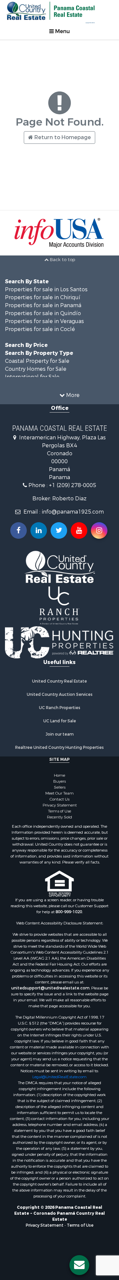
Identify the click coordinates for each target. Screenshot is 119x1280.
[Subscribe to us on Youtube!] (79, 530)
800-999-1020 (69, 912)
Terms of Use (59, 811)
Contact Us (59, 799)
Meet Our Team (59, 793)
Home (59, 775)
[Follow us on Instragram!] (99, 530)
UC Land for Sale (59, 721)
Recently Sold (59, 817)
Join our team (60, 734)
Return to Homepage (62, 137)
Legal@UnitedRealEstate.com (59, 1077)
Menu (62, 31)
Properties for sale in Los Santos (46, 289)
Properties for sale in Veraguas (44, 321)
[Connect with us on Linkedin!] (38, 530)
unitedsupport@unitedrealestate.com (50, 988)
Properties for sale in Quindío (43, 313)
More (72, 395)
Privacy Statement (60, 805)
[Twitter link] (59, 530)
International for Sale (32, 376)
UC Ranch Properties (59, 707)
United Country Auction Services (60, 694)
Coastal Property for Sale (37, 361)
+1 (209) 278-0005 (72, 485)
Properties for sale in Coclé (40, 329)
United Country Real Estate (59, 681)
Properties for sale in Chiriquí (42, 297)
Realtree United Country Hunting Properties (59, 747)
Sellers (59, 787)
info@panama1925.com (73, 511)
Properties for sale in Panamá (43, 305)
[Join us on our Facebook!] (18, 530)
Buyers (59, 781)
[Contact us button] (79, 1265)
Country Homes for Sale (35, 368)
